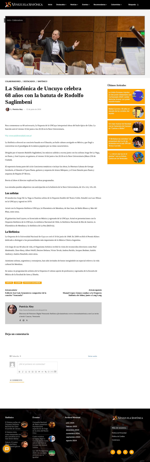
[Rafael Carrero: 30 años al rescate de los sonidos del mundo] (138, 112)
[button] (133, 4)
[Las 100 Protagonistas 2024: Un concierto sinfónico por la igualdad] (52, 453)
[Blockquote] (39, 371)
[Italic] (22, 371)
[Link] (45, 371)
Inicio (9, 20)
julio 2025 (70, 423)
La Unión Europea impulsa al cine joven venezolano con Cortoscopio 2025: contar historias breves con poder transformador (120, 97)
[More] (98, 117)
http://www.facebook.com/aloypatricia (33, 310)
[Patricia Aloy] (8, 109)
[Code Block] (42, 371)
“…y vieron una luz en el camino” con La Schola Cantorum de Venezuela (118, 156)
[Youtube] (131, 452)
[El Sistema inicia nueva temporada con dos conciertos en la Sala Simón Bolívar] (24, 434)
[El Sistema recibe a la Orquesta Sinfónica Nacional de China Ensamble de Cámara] (24, 424)
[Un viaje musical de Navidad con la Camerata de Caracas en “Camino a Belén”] (138, 127)
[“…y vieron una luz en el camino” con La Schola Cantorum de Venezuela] (138, 157)
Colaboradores (17, 20)
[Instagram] (23, 320)
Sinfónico (42, 81)
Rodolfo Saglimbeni (32, 282)
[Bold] (19, 371)
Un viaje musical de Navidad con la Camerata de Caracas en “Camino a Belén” (120, 126)
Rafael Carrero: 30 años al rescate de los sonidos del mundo (119, 111)
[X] (27, 320)
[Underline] (26, 371)
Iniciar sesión (92, 356)
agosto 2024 (71, 441)
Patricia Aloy (18, 109)
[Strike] (29, 371)
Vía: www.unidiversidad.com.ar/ (18, 136)
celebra (18, 282)
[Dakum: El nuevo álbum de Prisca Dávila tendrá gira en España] (24, 444)
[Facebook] (20, 320)
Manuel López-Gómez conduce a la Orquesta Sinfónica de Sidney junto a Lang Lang (82, 294)
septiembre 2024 (73, 437)
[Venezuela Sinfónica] (21, 4)
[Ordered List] (32, 371)
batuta (9, 282)
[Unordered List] (36, 371)
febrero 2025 (71, 426)
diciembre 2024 (72, 430)
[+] (52, 371)
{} (49, 371)
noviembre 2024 (72, 433)
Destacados (29, 81)
